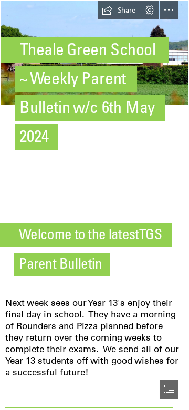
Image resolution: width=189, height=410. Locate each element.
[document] (94, 205)
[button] (119, 10)
